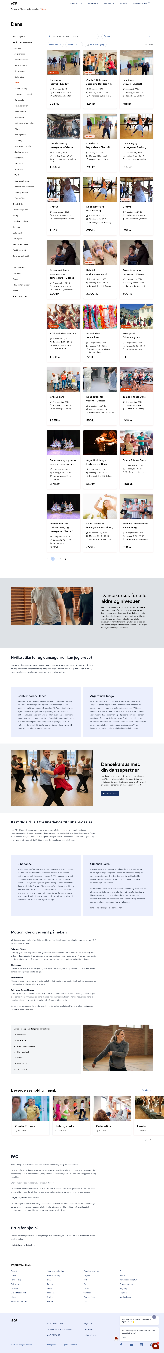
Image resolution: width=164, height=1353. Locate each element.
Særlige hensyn (21, 152)
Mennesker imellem (21, 244)
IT (13, 261)
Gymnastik (19, 100)
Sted (109, 36)
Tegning (123, 1293)
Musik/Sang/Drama (21, 209)
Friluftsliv (17, 273)
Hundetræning (53, 1275)
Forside (14, 9)
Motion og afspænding (24, 123)
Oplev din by (18, 233)
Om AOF (108, 3)
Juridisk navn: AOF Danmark (59, 1329)
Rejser (15, 290)
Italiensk (14, 1288)
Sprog (15, 215)
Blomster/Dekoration (20, 1301)
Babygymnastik (21, 65)
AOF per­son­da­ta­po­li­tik (69, 1344)
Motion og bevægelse (29, 9)
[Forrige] (145, 1140)
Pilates (17, 129)
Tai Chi (18, 175)
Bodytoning (19, 71)
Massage (51, 1293)
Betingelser (51, 1344)
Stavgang (19, 169)
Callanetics (19, 77)
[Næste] (150, 1140)
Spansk (14, 1271)
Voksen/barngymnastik (24, 186)
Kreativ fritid (18, 204)
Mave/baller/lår (21, 106)
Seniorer (16, 227)
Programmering (126, 1284)
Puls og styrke (20, 134)
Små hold (19, 163)
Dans (17, 82)
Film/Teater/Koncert (21, 285)
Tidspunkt (53, 44)
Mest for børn (20, 111)
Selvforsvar (19, 158)
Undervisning (74, 3)
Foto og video (89, 1297)
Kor (84, 1284)
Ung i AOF (87, 1323)
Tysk (85, 1280)
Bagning (123, 1288)
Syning (50, 1297)
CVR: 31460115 (53, 1335)
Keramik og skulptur (128, 1280)
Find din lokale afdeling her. (23, 1245)
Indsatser (92, 3)
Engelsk (86, 1275)
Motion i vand (20, 117)
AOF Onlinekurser (55, 1323)
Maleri (13, 1297)
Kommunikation (19, 267)
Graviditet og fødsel (23, 94)
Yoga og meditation (23, 192)
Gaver (15, 279)
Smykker (87, 1293)
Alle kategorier (19, 36)
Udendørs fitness (22, 181)
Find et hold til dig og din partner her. (106, 908)
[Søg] (50, 36)
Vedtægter (88, 1329)
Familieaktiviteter (20, 250)
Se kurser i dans (110, 793)
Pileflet (50, 1301)
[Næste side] (65, 559)
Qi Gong (18, 140)
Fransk (50, 1284)
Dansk (13, 1275)
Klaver (86, 1288)
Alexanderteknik (22, 59)
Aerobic (18, 48)
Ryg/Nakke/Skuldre (23, 146)
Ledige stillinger (90, 1335)
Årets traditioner (20, 296)
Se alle (145, 1090)
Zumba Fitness (21, 198)
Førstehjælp (16, 1280)
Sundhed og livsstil (21, 256)
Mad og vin (17, 238)
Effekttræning (21, 88)
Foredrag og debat (20, 221)
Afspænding (20, 54)
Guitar (50, 1288)
